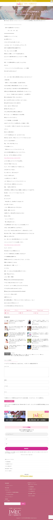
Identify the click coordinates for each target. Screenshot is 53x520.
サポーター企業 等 (8, 470)
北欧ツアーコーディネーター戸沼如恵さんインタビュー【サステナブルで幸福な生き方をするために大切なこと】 (40, 346)
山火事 (19, 355)
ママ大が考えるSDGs (9, 494)
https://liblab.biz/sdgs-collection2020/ (12, 158)
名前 (5, 380)
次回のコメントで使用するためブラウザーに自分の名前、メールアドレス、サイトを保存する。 (24, 397)
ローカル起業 (14, 355)
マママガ (12, 353)
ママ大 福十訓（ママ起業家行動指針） (12, 492)
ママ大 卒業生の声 (8, 466)
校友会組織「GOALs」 (9, 468)
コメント (6, 366)
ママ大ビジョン (7, 490)
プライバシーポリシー (25, 454)
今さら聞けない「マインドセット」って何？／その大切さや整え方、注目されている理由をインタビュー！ (40, 334)
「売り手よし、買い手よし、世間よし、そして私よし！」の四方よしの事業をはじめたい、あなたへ (40, 321)
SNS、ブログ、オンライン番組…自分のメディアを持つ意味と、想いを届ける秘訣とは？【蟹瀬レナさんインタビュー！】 (17, 340)
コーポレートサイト (9, 485)
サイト (5, 392)
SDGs (18, 354)
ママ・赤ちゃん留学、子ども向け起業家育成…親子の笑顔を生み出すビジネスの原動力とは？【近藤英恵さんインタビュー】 (40, 340)
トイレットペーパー (36, 354)
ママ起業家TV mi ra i (8, 463)
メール (6, 385)
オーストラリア (22, 354)
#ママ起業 (14, 354)
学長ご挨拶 (7, 487)
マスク (42, 354)
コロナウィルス (29, 354)
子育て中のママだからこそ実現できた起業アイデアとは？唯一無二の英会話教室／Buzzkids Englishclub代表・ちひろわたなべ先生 (17, 334)
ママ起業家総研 (7, 461)
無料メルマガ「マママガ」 (9, 459)
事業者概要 (7, 483)
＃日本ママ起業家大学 (25, 355)
